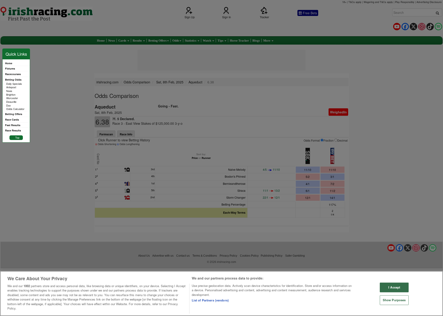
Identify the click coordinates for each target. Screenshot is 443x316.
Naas (9, 91)
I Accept (394, 287)
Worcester (12, 98)
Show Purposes (394, 300)
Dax (8, 105)
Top (17, 137)
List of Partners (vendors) (210, 300)
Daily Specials (14, 83)
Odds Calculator (15, 109)
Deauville (11, 101)
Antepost (11, 87)
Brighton (10, 94)
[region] (221, 293)
